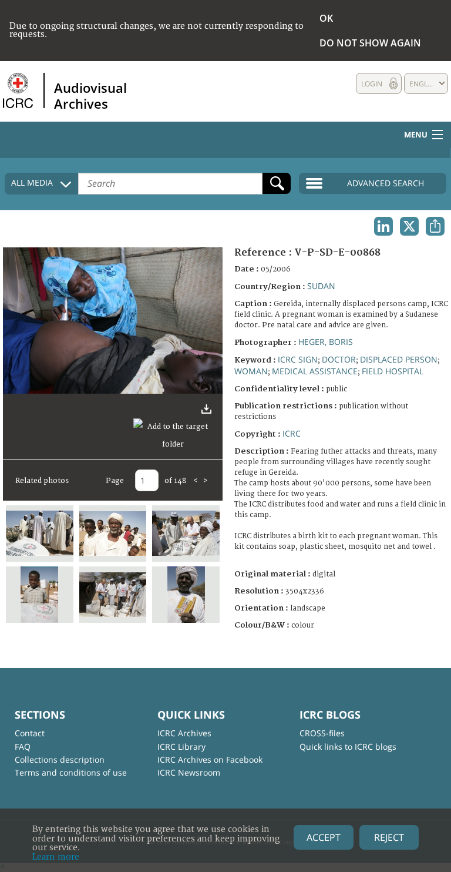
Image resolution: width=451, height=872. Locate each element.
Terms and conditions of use (71, 772)
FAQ (23, 746)
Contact (30, 733)
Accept (324, 837)
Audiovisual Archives (90, 95)
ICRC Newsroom (188, 772)
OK (326, 18)
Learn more (55, 857)
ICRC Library (181, 746)
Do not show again (370, 42)
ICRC (291, 433)
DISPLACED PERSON (398, 359)
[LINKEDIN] (383, 226)
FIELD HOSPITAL (392, 371)
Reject (389, 837)
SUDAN (321, 285)
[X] (409, 226)
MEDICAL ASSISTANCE (315, 371)
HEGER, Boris (325, 341)
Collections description (60, 759)
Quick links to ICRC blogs (347, 746)
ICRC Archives (184, 733)
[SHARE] (435, 226)
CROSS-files (322, 733)
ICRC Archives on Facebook (209, 759)
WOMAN (251, 371)
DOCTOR (339, 359)
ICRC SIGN (298, 359)
